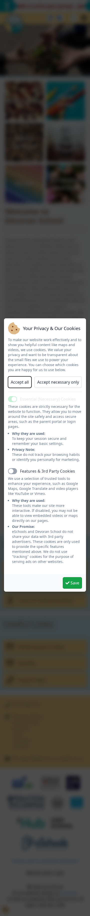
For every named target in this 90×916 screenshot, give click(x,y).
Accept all (20, 382)
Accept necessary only (58, 382)
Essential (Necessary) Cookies (48, 399)
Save (74, 583)
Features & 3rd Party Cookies (47, 471)
